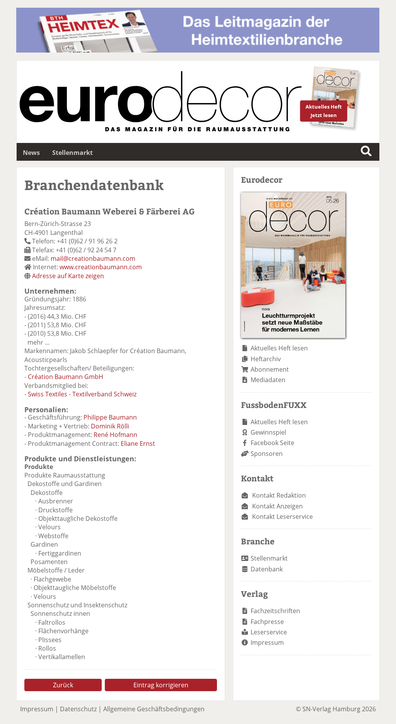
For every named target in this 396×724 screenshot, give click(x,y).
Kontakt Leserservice (282, 516)
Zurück (63, 685)
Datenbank (267, 569)
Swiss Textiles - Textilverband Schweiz (82, 394)
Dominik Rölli (110, 426)
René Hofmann (115, 434)
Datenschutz (78, 709)
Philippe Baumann (110, 417)
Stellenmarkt (72, 152)
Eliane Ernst (138, 443)
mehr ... (38, 342)
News (31, 152)
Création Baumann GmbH (65, 376)
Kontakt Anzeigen (277, 506)
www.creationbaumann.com (101, 267)
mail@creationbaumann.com (93, 258)
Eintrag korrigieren (160, 685)
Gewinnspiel (268, 432)
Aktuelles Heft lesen (279, 348)
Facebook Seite (272, 442)
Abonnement (270, 369)
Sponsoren (267, 453)
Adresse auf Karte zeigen (68, 276)
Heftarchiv (266, 359)
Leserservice (269, 632)
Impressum (267, 642)
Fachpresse (267, 621)
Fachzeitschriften (275, 611)
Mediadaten (268, 380)
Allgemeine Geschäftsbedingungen (154, 709)
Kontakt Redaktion (279, 495)
